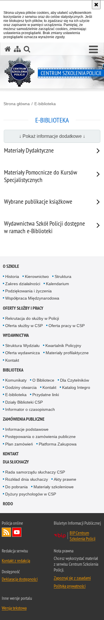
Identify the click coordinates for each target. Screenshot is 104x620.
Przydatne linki (45, 394)
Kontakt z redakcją (16, 560)
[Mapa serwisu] (17, 49)
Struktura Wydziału (22, 345)
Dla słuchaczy (16, 462)
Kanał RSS (6, 532)
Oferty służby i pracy (23, 308)
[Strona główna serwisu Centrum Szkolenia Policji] (8, 49)
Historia (12, 276)
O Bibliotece (43, 380)
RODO (8, 504)
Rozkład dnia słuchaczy (26, 479)
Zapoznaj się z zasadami (72, 578)
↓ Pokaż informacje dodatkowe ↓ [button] (52, 136)
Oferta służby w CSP (24, 325)
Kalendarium (57, 283)
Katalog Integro (76, 387)
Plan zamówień (19, 444)
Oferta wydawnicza (22, 352)
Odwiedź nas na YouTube (16, 532)
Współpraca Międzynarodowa (32, 298)
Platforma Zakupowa (58, 444)
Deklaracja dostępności (20, 579)
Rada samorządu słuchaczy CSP (35, 472)
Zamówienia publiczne (23, 419)
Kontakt (12, 360)
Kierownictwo (37, 276)
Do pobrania (16, 487)
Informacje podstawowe (27, 429)
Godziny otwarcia (21, 387)
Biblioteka (13, 370)
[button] (93, 50)
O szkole (11, 266)
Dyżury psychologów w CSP (30, 494)
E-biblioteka (45, 103)
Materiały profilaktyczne (67, 352)
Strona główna (16, 103)
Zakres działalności (22, 283)
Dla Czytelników (74, 380)
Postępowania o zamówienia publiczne (40, 436)
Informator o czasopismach (30, 409)
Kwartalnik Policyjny (63, 345)
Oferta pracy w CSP (67, 325)
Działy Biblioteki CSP (24, 402)
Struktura (63, 276)
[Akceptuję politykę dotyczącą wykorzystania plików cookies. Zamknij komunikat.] (96, 4)
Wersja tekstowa (14, 608)
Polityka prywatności (70, 586)
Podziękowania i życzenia (28, 291)
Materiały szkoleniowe (54, 487)
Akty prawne (65, 479)
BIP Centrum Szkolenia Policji (82, 535)
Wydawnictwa (16, 335)
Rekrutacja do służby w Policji (32, 318)
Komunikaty (16, 380)
